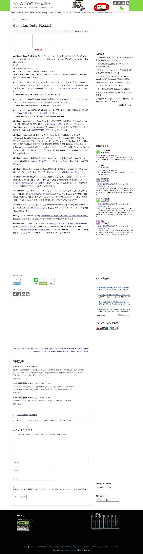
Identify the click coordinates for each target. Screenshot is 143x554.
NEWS (80, 31)
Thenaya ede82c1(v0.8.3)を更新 (60, 172)
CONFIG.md (65, 74)
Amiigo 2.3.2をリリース (41, 161)
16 (109, 523)
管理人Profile (29, 13)
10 (113, 521)
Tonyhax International (41, 351)
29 (105, 527)
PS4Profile (62, 348)
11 (117, 521)
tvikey (53, 351)
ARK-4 (31, 348)
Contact (20, 13)
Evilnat (45, 348)
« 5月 (93, 530)
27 (98, 527)
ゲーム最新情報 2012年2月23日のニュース (32, 383)
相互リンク (68, 13)
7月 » (99, 530)
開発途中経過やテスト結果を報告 (35, 230)
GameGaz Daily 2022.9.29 (25, 366)
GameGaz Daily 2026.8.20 (106, 155)
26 (94, 527)
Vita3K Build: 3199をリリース (30, 208)
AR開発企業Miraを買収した (42, 194)
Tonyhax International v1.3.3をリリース (30, 147)
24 (113, 525)
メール (17, 471)
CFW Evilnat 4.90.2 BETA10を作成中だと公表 (40, 102)
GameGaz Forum (55, 13)
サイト (15, 479)
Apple (25, 348)
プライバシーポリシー (104, 13)
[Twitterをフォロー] (115, 3)
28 (102, 527)
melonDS (53, 348)
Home (13, 13)
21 (102, 525)
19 (94, 525)
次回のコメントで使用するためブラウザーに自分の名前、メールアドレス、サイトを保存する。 (49, 490)
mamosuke (83, 351)
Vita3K (59, 351)
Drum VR (38, 348)
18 (117, 523)
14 (102, 523)
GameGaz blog (41, 13)
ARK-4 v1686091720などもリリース (42, 130)
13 (98, 523)
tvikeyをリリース (27, 59)
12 (94, 523)
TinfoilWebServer (82, 348)
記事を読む (17, 378)
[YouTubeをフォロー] (119, 3)
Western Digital (69, 351)
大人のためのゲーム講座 (32, 3)
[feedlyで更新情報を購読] (123, 3)
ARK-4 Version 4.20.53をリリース (58, 124)
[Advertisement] (51, 256)
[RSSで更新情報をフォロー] (127, 3)
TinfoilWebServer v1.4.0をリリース (27, 183)
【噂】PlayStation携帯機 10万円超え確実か (113, 89)
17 (113, 523)
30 (109, 527)
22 (105, 525)
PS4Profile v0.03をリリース (69, 88)
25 (117, 525)
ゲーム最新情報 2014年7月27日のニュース (32, 397)
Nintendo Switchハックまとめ (84, 13)
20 (98, 525)
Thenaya (70, 348)
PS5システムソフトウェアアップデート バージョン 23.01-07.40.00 (44, 420)
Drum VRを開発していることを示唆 (32, 113)
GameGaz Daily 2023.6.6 (27, 415)
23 (109, 525)
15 (105, 523)
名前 (16, 462)
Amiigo (19, 348)
